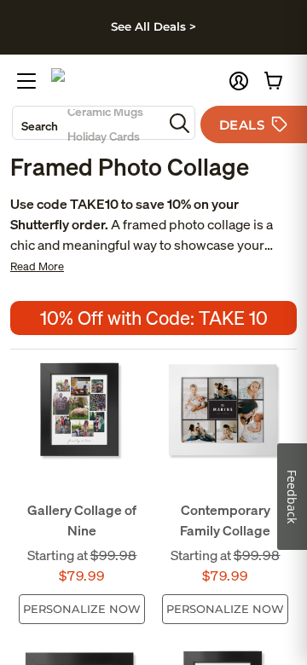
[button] (238, 81)
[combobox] (88, 123)
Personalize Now (82, 609)
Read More (37, 266)
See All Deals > (153, 26)
